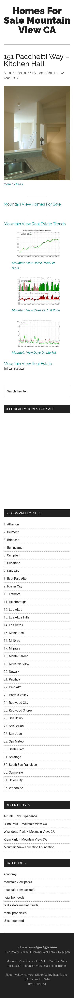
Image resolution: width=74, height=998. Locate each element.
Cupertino (13, 563)
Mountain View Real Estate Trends (35, 223)
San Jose (15, 734)
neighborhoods (14, 897)
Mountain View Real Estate (28, 363)
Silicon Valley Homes (19, 974)
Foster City (14, 586)
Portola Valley (18, 695)
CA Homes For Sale (37, 979)
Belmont (13, 532)
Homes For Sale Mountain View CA (37, 20)
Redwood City (18, 703)
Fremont (14, 594)
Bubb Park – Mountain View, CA (25, 824)
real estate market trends (21, 905)
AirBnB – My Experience (20, 816)
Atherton (13, 524)
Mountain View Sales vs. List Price (35, 310)
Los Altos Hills (19, 617)
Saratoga (15, 757)
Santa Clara (16, 749)
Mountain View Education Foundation (29, 847)
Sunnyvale (16, 772)
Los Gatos (16, 625)
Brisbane (13, 540)
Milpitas (14, 648)
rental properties (15, 913)
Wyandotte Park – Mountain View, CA (29, 832)
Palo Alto (15, 687)
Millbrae (14, 641)
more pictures (13, 184)
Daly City (13, 571)
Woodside (16, 788)
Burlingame (14, 547)
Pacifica (14, 679)
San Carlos (16, 726)
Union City (16, 780)
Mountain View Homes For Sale (32, 204)
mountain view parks (18, 882)
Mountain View (19, 664)
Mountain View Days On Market (34, 352)
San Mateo (16, 741)
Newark (14, 672)
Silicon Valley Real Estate (51, 974)
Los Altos (15, 610)
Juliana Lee (25, 947)
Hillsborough (17, 602)
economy (10, 874)
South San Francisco (23, 765)
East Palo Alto (17, 579)
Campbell (13, 555)
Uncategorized (14, 921)
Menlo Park (17, 633)
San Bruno (16, 718)
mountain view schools (19, 890)
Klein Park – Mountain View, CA (25, 839)
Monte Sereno (18, 656)
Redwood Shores (21, 710)
